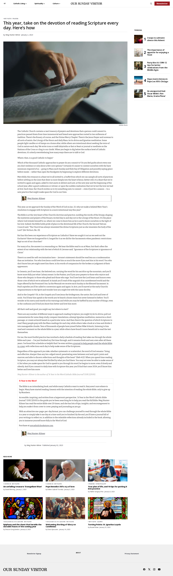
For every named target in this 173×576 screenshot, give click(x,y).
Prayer (15, 18)
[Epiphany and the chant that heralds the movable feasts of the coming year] (23, 508)
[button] (4, 3)
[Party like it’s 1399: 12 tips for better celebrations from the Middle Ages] (138, 65)
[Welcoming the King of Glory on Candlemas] (65, 508)
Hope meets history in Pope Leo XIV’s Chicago (157, 80)
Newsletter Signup (34, 554)
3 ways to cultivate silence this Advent (156, 39)
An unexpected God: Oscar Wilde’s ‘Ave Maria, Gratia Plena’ (156, 93)
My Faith (8, 18)
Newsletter (162, 3)
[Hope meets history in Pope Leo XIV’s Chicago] (138, 80)
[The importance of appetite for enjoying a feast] (138, 52)
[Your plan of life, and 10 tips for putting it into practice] (107, 470)
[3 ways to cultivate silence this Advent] (138, 39)
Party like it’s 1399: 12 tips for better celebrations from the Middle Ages (157, 66)
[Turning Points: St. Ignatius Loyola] (107, 508)
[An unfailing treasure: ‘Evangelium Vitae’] (23, 470)
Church (7, 484)
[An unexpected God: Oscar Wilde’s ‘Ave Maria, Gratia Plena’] (138, 93)
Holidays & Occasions (13, 522)
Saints (100, 522)
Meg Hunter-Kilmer (36, 198)
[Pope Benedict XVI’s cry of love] (65, 470)
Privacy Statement (132, 554)
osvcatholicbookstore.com (41, 425)
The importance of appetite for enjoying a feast (158, 52)
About (78, 553)
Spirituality (101, 484)
